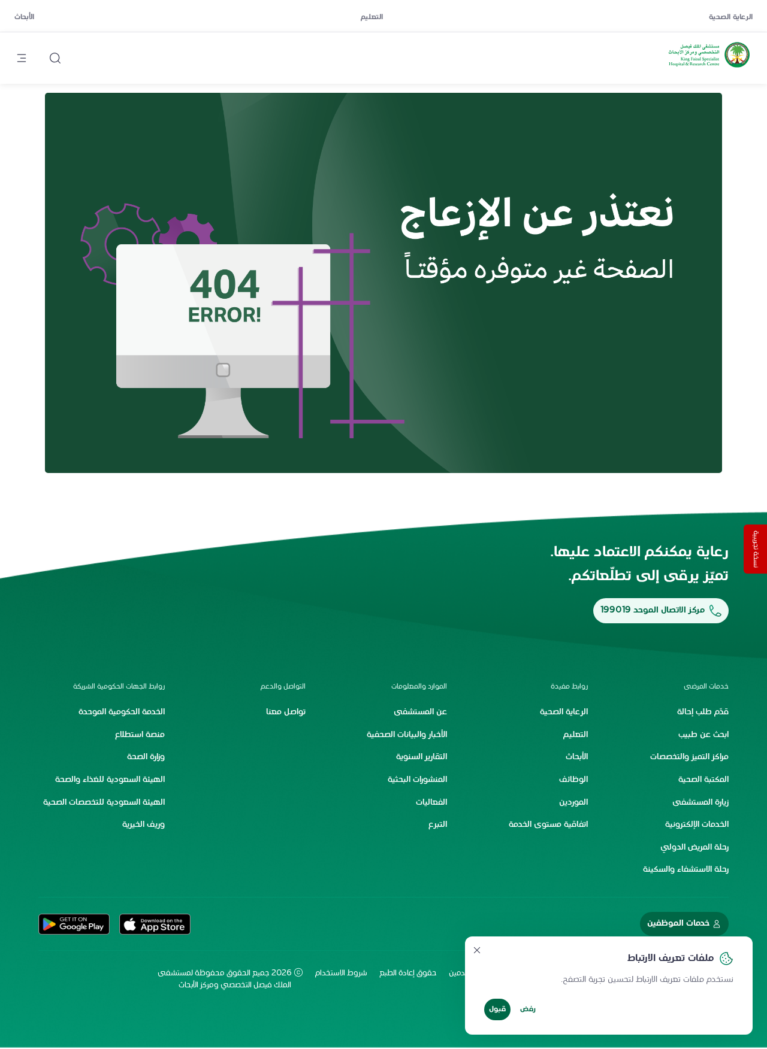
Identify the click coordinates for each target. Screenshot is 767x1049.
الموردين (573, 802)
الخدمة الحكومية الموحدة (121, 712)
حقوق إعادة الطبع (408, 974)
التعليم (372, 17)
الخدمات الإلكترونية (697, 824)
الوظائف (573, 780)
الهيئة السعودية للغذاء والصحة (110, 780)
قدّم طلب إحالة (703, 712)
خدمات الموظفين (678, 923)
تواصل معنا (286, 712)
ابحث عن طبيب (703, 735)
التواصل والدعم (283, 686)
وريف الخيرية (143, 824)
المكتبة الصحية (703, 780)
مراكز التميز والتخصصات (689, 757)
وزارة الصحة (146, 757)
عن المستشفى (420, 712)
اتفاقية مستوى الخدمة (548, 824)
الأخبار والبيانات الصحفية (407, 735)
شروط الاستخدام (341, 974)
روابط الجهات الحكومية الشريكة (119, 686)
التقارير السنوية (421, 757)
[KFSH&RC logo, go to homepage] (709, 68)
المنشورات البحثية (417, 780)
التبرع (437, 824)
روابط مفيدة (569, 686)
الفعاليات (431, 802)
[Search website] (55, 58)
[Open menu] (21, 58)
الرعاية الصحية (731, 17)
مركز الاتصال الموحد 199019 (652, 610)
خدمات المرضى (706, 686)
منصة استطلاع (140, 735)
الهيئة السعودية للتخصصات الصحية (104, 802)
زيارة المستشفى (700, 802)
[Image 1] (383, 283)
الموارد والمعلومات (418, 686)
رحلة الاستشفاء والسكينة (686, 869)
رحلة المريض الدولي (694, 847)
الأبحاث (24, 17)
